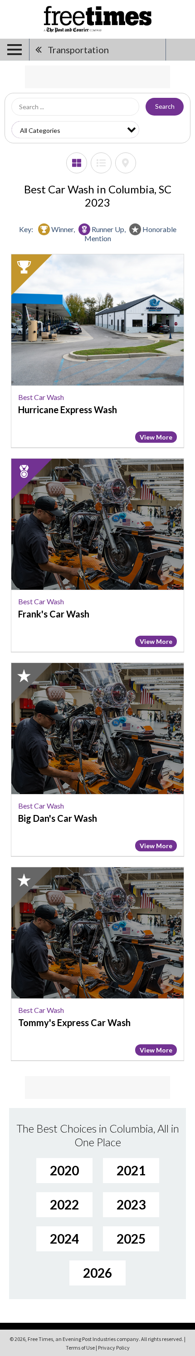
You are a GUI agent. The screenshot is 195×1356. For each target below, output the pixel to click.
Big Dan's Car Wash (57, 818)
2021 (131, 1170)
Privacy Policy (114, 1347)
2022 (64, 1204)
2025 (131, 1238)
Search (165, 106)
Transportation (78, 49)
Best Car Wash (41, 397)
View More (156, 437)
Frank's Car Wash (53, 613)
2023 (131, 1204)
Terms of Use (80, 1347)
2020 (64, 1170)
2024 (64, 1238)
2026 (97, 1272)
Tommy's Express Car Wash (74, 1022)
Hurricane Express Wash (67, 409)
